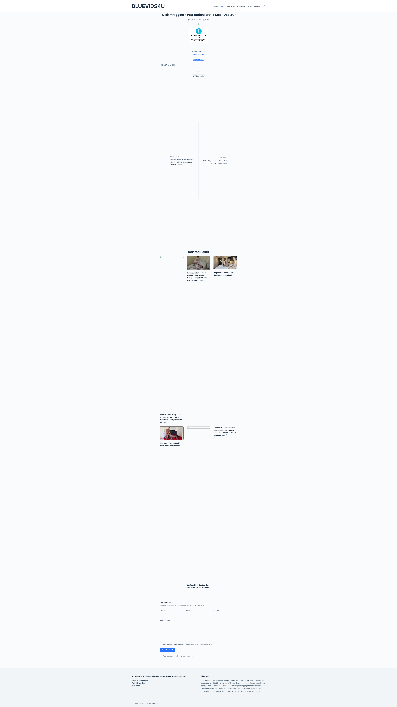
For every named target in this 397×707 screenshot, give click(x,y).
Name (162, 610)
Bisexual (257, 6)
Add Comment (165, 620)
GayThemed (241, 6)
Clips (222, 6)
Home (216, 6)
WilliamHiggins (198, 76)
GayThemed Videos (140, 680)
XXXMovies (231, 6)
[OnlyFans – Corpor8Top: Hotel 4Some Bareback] (225, 262)
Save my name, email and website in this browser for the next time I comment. (188, 644)
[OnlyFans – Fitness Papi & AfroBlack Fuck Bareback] (172, 433)
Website (216, 610)
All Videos (136, 686)
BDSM (250, 6)
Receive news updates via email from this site (179, 656)
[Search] (264, 6)
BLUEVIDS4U (148, 6)
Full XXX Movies (138, 683)
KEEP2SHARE (198, 60)
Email (188, 610)
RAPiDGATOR (198, 54)
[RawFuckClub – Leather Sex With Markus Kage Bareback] (198, 504)
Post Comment (167, 650)
